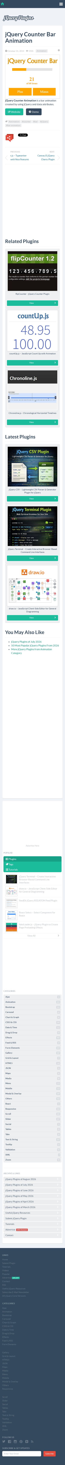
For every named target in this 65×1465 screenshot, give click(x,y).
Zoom (32, 1160)
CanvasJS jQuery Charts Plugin (46, 157)
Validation (32, 1149)
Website (15, 111)
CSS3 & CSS (32, 1022)
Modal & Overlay (32, 1093)
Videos (5, 1270)
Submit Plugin (8, 1263)
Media (32, 1078)
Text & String (32, 1139)
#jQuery (44, 121)
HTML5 (32, 1063)
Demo (35, 111)
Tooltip (32, 1144)
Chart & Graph (32, 1017)
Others (32, 1098)
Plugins (12, 859)
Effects (32, 1037)
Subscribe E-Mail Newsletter (15, 1292)
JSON (32, 1068)
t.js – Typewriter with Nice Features (19, 157)
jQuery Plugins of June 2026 (19, 1190)
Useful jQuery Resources (17, 1213)
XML (32, 1155)
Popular (6, 1274)
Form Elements (32, 1048)
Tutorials (13, 869)
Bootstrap (32, 1007)
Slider (32, 1119)
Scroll (32, 1114)
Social (32, 1124)
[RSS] (32, 1441)
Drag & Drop (32, 1032)
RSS (4, 1285)
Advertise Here (32, 846)
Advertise (16, 1229)
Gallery (32, 1053)
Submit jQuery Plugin (15, 1218)
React (32, 1103)
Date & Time (32, 1027)
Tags (10, 864)
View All (31, 935)
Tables (32, 1129)
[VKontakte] (26, 1441)
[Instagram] (15, 1441)
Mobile (32, 1088)
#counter (26, 121)
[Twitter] (3, 1441)
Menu (32, 1083)
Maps (32, 1073)
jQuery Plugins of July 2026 (26, 641)
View (31, 303)
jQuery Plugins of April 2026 (19, 1201)
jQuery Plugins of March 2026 (20, 1207)
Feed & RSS (32, 1042)
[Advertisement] (32, 199)
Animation (42, 51)
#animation (14, 121)
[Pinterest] (21, 1441)
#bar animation (13, 125)
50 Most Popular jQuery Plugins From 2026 (35, 645)
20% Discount (22, 1230)
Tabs (32, 1134)
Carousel (32, 1012)
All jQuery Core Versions (14, 1296)
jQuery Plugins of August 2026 (20, 1179)
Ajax (32, 997)
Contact (9, 1235)
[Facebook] (9, 1441)
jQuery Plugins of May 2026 (19, 1196)
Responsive (32, 1109)
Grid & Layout (32, 1058)
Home (5, 1259)
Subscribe (49, 1454)
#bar (35, 121)
